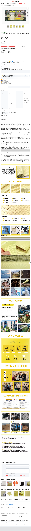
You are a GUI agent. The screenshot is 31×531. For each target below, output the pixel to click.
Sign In (2, 83)
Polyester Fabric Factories (11, 520)
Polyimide (9, 508)
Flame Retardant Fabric (11, 5)
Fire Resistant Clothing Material (5, 516)
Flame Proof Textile (12, 516)
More (1, 525)
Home (1, 5)
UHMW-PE (24, 508)
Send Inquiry (8, 46)
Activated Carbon (3, 508)
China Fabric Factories (4, 520)
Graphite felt (24, 507)
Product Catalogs (11, 504)
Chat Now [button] (23, 46)
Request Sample (15, 48)
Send (7, 475)
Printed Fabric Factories (18, 520)
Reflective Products (10, 507)
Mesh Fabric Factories (25, 520)
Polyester (2, 507)
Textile (3, 5)
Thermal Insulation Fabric (19, 516)
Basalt (16, 508)
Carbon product (17, 507)
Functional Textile (7, 5)
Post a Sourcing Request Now (22, 475)
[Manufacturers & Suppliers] (15, 1)
